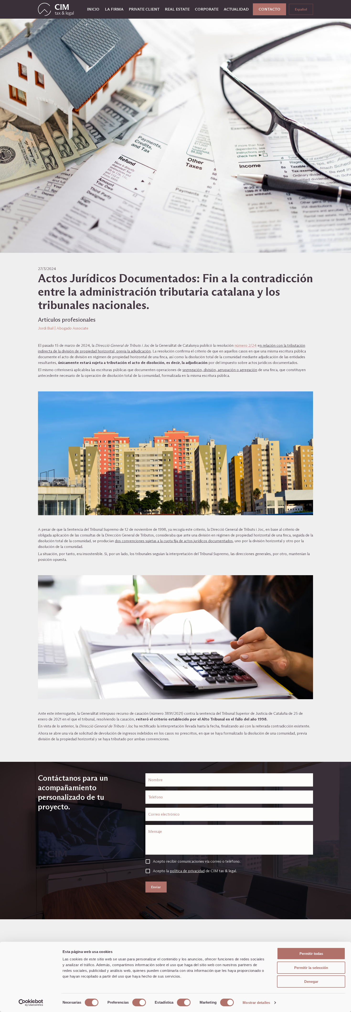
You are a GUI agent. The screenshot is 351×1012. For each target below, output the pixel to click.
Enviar (156, 887)
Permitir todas (311, 954)
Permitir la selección (311, 968)
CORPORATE (206, 9)
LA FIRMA (114, 9)
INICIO (93, 9)
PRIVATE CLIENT (144, 9)
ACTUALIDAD (236, 9)
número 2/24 (245, 345)
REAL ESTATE (177, 9)
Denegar (311, 982)
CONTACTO (269, 9)
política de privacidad (187, 871)
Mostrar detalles (256, 1003)
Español (301, 9)
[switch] (139, 1002)
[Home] (56, 9)
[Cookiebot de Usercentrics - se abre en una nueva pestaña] (31, 1002)
